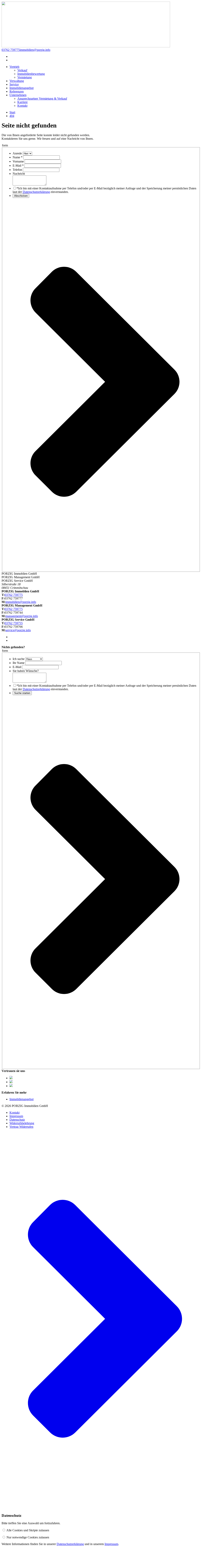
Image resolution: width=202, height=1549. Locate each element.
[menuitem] (14, 66)
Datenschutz (17, 1119)
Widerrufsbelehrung (21, 1123)
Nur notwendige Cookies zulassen (28, 1537)
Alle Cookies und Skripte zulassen (27, 1530)
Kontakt (14, 1112)
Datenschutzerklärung (36, 192)
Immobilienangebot (21, 1099)
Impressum (16, 1116)
